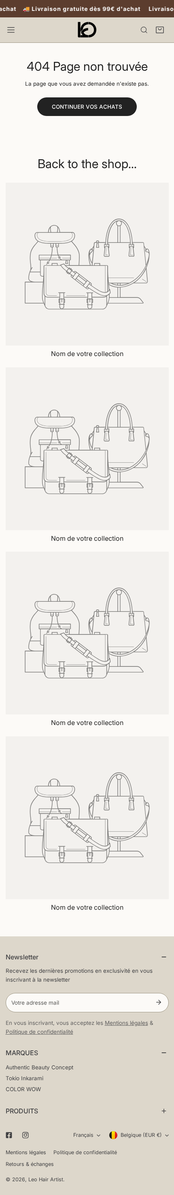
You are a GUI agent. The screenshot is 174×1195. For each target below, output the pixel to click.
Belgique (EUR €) (141, 1135)
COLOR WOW (23, 1089)
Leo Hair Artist (45, 1179)
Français (83, 1135)
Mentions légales (126, 1023)
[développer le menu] (11, 30)
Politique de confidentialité (39, 1032)
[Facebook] (8, 1135)
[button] (160, 30)
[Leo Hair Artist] (87, 30)
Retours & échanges (30, 1164)
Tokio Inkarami (24, 1078)
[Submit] (159, 1002)
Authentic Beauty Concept (39, 1067)
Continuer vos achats (87, 106)
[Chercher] (144, 30)
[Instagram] (25, 1135)
